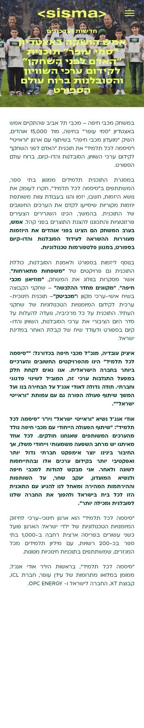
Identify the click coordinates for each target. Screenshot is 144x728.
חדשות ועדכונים (72, 31)
